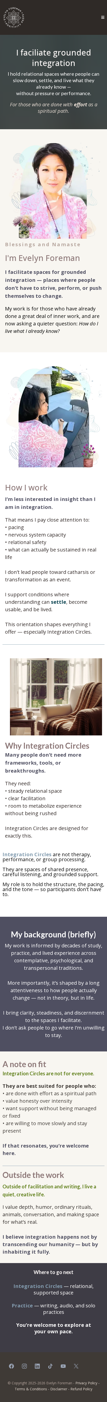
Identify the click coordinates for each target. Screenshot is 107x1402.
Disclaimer (58, 1389)
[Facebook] (11, 1366)
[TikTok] (50, 1366)
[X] (76, 1366)
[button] (103, 17)
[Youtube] (63, 1366)
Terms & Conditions (31, 1389)
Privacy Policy (86, 1383)
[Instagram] (24, 1366)
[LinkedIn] (37, 1366)
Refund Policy (81, 1389)
